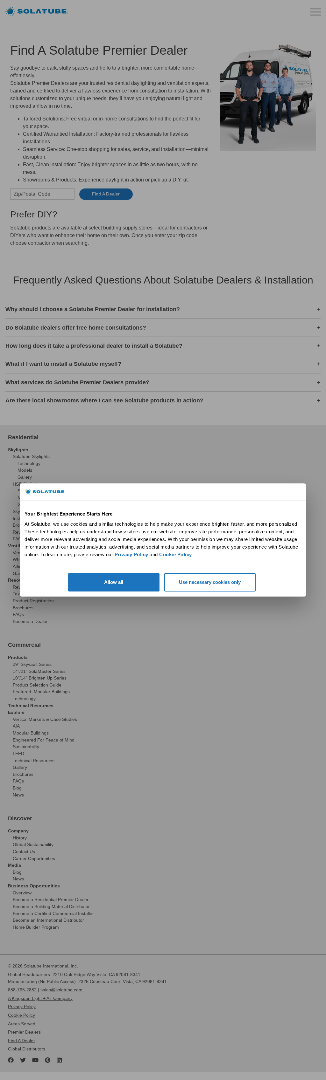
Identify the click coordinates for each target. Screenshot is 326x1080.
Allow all (113, 582)
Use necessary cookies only (210, 582)
